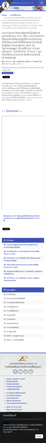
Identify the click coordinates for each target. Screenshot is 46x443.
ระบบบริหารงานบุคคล (13, 395)
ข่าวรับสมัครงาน (12, 306)
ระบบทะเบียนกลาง (12, 398)
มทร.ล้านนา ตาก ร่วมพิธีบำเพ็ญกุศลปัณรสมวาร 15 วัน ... (22, 218)
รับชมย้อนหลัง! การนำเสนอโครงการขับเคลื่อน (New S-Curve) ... (22, 252)
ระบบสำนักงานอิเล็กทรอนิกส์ (15, 393)
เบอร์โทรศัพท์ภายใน (12, 389)
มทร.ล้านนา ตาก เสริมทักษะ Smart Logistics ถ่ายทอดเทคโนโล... (22, 279)
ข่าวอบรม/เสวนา (12, 323)
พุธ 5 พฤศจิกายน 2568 (21, 61)
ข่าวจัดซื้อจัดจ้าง (12, 310)
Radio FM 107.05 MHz (14, 409)
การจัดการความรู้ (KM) (14, 386)
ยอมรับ (39, 436)
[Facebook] (15, 371)
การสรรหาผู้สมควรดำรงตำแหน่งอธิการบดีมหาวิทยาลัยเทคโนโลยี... (20, 245)
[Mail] (20, 371)
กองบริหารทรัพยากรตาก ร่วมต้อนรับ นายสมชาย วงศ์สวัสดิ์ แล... (23, 272)
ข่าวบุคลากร (10, 319)
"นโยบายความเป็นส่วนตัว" (27, 429)
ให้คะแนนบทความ (7, 73)
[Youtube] (25, 371)
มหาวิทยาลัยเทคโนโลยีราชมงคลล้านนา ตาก (17, 3)
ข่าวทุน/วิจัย (10, 315)
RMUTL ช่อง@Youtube (15, 335)
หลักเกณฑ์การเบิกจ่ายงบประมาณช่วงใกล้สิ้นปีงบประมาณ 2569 (21, 265)
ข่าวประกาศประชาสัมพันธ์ (15, 298)
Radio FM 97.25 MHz (13, 407)
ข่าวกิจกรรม (11, 294)
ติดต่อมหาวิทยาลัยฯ (12, 384)
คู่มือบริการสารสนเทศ (13, 400)
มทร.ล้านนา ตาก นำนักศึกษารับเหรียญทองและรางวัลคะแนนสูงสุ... (22, 259)
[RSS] (30, 371)
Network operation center (15, 379)
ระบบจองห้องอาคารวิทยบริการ (16, 403)
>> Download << (12, 111)
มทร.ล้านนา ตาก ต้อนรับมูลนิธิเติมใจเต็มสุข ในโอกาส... (22, 216)
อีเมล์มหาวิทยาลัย (12, 381)
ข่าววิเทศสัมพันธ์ (12, 327)
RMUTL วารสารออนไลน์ (15, 339)
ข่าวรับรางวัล (11, 331)
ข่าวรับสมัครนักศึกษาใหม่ (15, 302)
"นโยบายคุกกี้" (7, 432)
